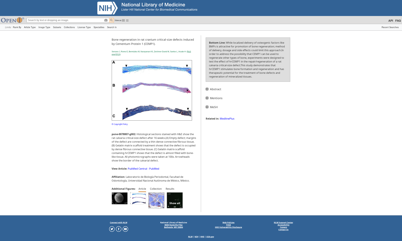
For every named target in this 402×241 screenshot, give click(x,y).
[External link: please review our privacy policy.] (112, 229)
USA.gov (210, 236)
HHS (202, 236)
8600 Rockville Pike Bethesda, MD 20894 (173, 226)
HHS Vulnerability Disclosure (228, 227)
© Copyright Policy (120, 124)
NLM (190, 236)
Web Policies (228, 222)
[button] (17, 27)
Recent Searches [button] (390, 27)
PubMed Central (137, 168)
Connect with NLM (118, 222)
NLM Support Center (283, 222)
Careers (283, 227)
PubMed (154, 168)
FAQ (398, 21)
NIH (196, 236)
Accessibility (283, 225)
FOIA (228, 225)
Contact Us (283, 229)
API (390, 21)
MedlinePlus (227, 118)
